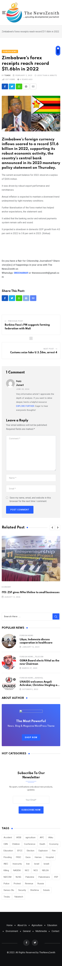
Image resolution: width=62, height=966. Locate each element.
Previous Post (15, 321)
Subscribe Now (31, 810)
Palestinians (44, 877)
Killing (6, 870)
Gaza (28, 857)
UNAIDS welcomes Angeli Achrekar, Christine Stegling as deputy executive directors (39, 685)
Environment (12, 931)
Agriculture (37, 925)
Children (16, 844)
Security (22, 890)
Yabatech (18, 896)
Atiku (50, 837)
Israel (36, 864)
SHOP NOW (31, 737)
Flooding (8, 857)
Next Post (49, 349)
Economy (6, 587)
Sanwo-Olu (9, 890)
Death (42, 844)
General (39, 678)
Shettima (34, 890)
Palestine (30, 877)
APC (42, 837)
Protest (17, 883)
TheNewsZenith (47, 952)
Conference (29, 844)
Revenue (29, 883)
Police (6, 883)
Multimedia (41, 931)
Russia (40, 883)
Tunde (7, 75)
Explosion (43, 850)
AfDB (18, 837)
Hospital (50, 857)
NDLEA (45, 870)
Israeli (46, 864)
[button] (52, 527)
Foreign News (26, 636)
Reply (18, 381)
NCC (27, 870)
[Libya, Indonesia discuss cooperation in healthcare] (9, 641)
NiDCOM (7, 877)
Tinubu (7, 896)
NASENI (17, 870)
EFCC (19, 850)
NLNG (18, 877)
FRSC (18, 857)
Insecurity (17, 864)
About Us (22, 925)
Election (30, 850)
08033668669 (21, 273)
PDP (56, 877)
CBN (6, 844)
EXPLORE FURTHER (25, 406)
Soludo (46, 890)
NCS (36, 870)
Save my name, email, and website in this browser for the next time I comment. (30, 499)
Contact (55, 931)
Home (9, 925)
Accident (8, 837)
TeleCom (39, 657)
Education (8, 850)
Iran (28, 864)
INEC (6, 864)
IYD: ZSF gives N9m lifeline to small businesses (31, 592)
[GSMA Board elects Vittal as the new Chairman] (9, 662)
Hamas (38, 857)
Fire (54, 850)
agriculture (30, 837)
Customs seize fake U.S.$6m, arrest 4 (33, 352)
